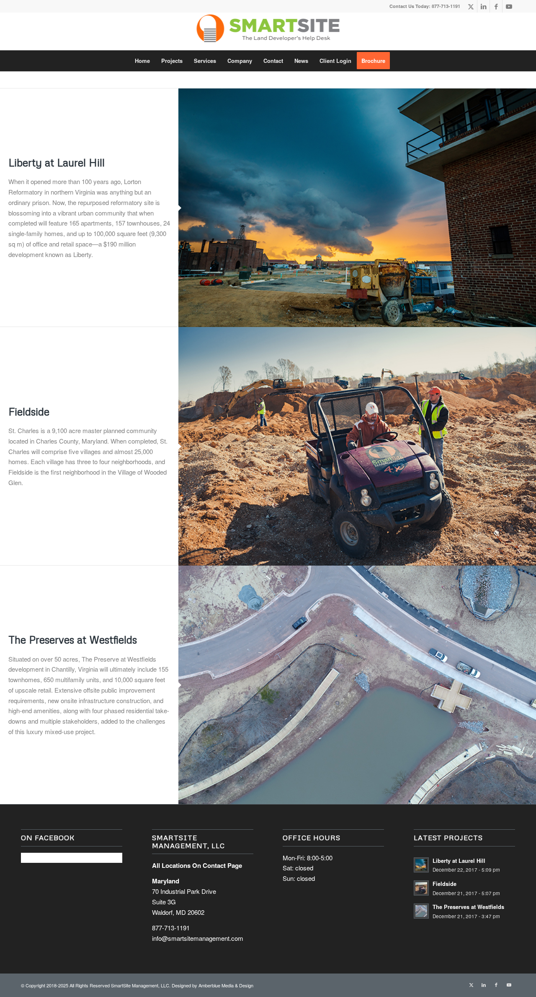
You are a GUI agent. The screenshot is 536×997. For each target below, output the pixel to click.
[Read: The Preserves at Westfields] (421, 911)
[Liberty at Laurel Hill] (357, 207)
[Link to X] (471, 6)
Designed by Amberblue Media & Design (212, 985)
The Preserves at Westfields (72, 639)
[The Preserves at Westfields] (357, 685)
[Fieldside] (357, 446)
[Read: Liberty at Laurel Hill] (421, 864)
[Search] (400, 60)
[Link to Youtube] (508, 6)
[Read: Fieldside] (421, 888)
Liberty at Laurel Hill (56, 162)
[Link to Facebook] (496, 6)
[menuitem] (142, 60)
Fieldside (28, 411)
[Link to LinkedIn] (483, 6)
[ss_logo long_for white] (268, 31)
